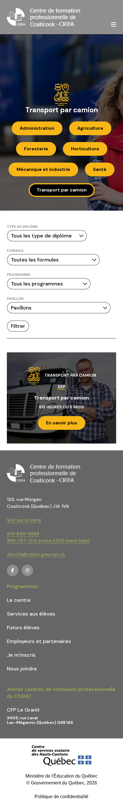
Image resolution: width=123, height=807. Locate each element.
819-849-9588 (23, 534)
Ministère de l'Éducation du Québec (61, 776)
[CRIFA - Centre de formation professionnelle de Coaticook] (43, 17)
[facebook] (12, 570)
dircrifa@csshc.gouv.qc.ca (36, 554)
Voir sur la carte (24, 520)
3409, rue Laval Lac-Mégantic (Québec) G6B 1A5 (40, 720)
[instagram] (27, 570)
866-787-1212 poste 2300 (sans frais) (48, 541)
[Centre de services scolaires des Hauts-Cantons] (61, 755)
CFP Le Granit (23, 709)
